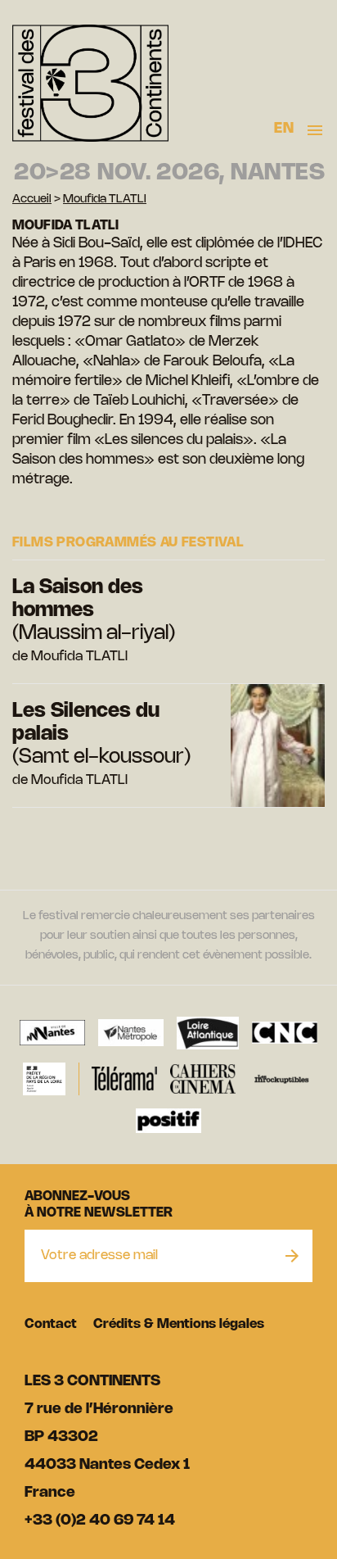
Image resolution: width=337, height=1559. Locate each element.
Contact (51, 1324)
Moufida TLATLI (104, 199)
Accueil (32, 199)
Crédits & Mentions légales (178, 1324)
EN (284, 128)
